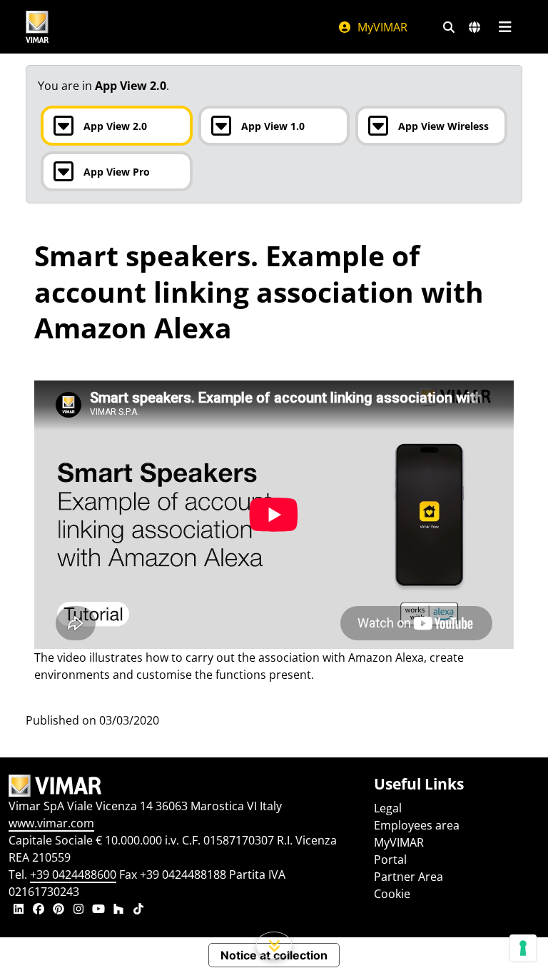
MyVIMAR (381, 27)
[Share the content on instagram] (78, 910)
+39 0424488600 (73, 874)
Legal (388, 808)
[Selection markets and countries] (474, 27)
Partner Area (408, 876)
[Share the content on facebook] (38, 910)
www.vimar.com (51, 823)
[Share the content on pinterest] (58, 910)
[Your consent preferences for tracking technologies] (523, 948)
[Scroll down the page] (274, 945)
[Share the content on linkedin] (18, 910)
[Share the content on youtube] (98, 910)
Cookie (392, 894)
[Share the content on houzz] (118, 910)
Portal (390, 859)
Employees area (417, 825)
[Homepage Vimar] (37, 27)
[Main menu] (504, 27)
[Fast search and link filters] (449, 27)
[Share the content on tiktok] (138, 910)
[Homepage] (183, 786)
